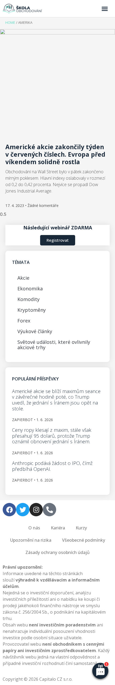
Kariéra (58, 528)
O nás (34, 528)
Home (10, 22)
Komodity (28, 299)
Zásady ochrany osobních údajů (57, 552)
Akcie (23, 278)
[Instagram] (36, 509)
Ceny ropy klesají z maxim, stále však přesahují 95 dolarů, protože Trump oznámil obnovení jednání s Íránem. (51, 436)
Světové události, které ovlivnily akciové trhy (53, 345)
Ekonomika (30, 288)
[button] (105, 8)
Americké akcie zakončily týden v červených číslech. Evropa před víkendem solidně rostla (55, 154)
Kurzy (81, 528)
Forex (23, 320)
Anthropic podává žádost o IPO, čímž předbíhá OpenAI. (52, 466)
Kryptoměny (31, 310)
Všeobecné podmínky (83, 540)
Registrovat (58, 240)
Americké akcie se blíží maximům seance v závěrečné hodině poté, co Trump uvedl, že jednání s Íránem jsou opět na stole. (56, 400)
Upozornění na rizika (30, 540)
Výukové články (34, 331)
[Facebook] (9, 509)
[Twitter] (22, 509)
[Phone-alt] (49, 509)
